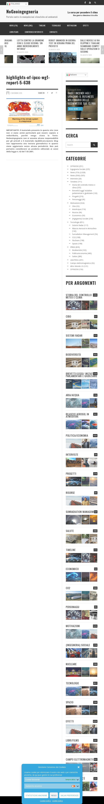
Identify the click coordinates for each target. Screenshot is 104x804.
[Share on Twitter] (52, 92)
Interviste (74, 178)
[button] (78, 767)
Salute (74, 256)
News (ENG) (75, 175)
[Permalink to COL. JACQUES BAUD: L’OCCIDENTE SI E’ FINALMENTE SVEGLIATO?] (85, 462)
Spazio (75, 243)
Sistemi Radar (77, 225)
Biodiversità (77, 250)
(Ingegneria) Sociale (80, 218)
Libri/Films (74, 260)
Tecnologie (74, 222)
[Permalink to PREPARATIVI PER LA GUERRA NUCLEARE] (73, 672)
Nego (54, 795)
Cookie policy (45, 801)
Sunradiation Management (83, 234)
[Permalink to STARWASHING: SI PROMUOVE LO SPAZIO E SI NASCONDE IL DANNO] (93, 710)
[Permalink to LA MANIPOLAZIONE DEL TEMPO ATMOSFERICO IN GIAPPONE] (85, 305)
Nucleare (76, 240)
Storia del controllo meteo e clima (79, 296)
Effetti (72, 247)
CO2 (74, 237)
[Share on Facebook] (47, 92)
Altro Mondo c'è (76, 266)
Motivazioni (75, 203)
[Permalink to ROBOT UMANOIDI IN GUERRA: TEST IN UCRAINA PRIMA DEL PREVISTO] (52, 57)
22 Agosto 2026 (12, 52)
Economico (76, 215)
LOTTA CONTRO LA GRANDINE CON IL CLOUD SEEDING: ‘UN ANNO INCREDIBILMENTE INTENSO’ (19, 44)
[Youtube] (90, 2)
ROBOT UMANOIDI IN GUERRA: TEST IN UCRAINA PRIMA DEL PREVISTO (51, 43)
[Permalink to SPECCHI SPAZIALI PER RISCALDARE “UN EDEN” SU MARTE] (85, 691)
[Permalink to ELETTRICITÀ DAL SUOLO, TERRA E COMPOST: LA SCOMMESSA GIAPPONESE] (93, 786)
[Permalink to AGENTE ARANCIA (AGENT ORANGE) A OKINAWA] (73, 538)
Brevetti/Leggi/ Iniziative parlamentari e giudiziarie (81, 375)
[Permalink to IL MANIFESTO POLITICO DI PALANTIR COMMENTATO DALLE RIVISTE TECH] (93, 653)
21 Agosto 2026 (43, 49)
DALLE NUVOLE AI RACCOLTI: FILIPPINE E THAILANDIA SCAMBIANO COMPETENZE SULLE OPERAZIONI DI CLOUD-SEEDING (83, 46)
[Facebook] (85, 2)
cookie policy (57, 801)
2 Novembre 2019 (16, 93)
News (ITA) (74, 172)
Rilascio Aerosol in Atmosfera (84, 228)
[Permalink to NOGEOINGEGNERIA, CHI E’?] (73, 462)
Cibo (74, 206)
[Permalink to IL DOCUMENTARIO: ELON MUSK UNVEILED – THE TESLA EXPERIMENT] (93, 748)
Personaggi (76, 199)
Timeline (73, 181)
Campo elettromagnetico (80, 263)
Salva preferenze (70, 795)
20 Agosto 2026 (75, 55)
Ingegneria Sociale (77, 169)
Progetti (75, 196)
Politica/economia (79, 253)
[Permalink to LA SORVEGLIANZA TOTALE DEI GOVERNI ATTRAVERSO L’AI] (85, 653)
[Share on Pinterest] (56, 92)
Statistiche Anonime (36, 795)
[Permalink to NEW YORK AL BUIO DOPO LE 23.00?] (85, 577)
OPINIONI (74, 166)
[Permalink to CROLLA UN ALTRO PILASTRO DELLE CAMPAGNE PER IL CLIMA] (93, 596)
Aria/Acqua (76, 209)
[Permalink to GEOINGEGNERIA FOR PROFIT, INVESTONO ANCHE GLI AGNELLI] (93, 577)
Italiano (15, 4)
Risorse (75, 212)
